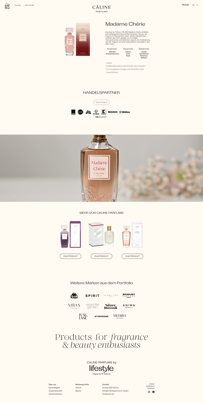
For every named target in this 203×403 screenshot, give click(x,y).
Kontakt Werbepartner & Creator (115, 391)
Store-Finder (101, 102)
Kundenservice (108, 394)
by (101, 362)
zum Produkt (71, 256)
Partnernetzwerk (55, 394)
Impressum (150, 388)
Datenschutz (150, 386)
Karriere (151, 384)
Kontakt (105, 384)
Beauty (78, 391)
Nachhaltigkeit (54, 387)
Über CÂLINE (29, 5)
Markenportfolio (82, 384)
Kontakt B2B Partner (110, 387)
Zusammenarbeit (55, 391)
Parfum (78, 387)
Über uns (52, 384)
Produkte (18, 5)
